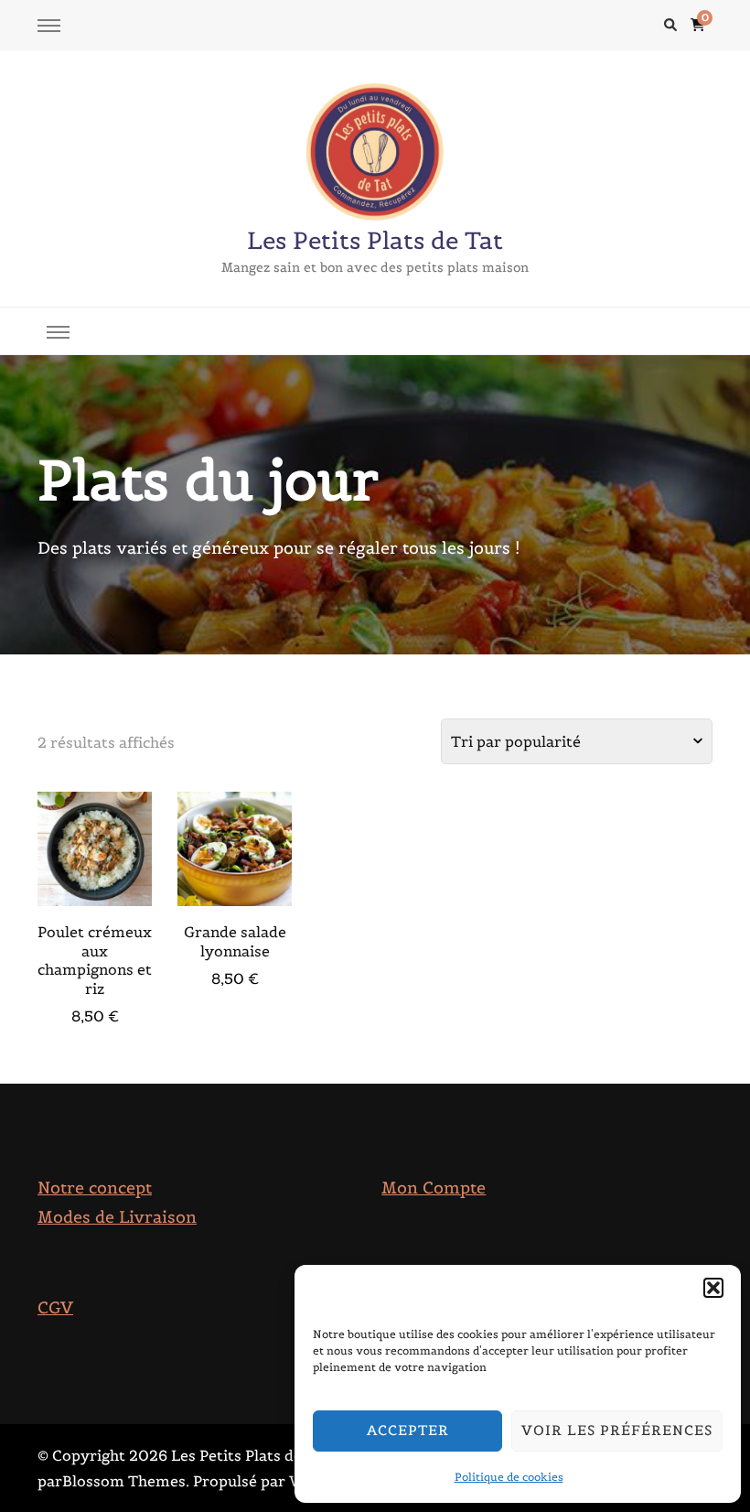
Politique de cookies (509, 1477)
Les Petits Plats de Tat (375, 240)
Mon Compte (433, 1187)
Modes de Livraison (117, 1216)
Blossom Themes (124, 1481)
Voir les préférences (616, 1430)
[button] (713, 1288)
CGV (55, 1307)
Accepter (408, 1430)
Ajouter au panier (94, 847)
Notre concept (95, 1187)
